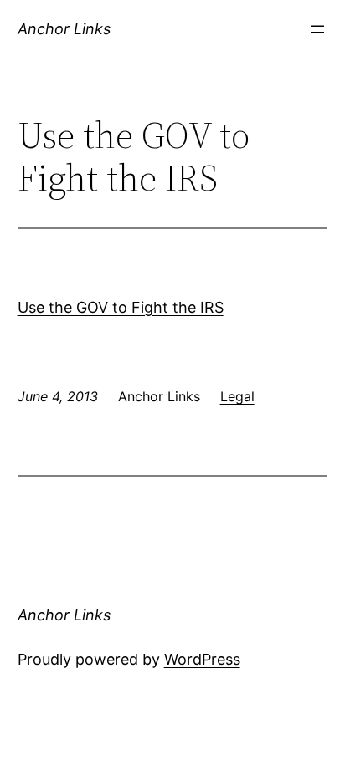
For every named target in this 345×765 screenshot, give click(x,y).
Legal (237, 396)
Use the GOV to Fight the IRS (121, 307)
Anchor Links (64, 29)
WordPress (202, 659)
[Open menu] (317, 29)
